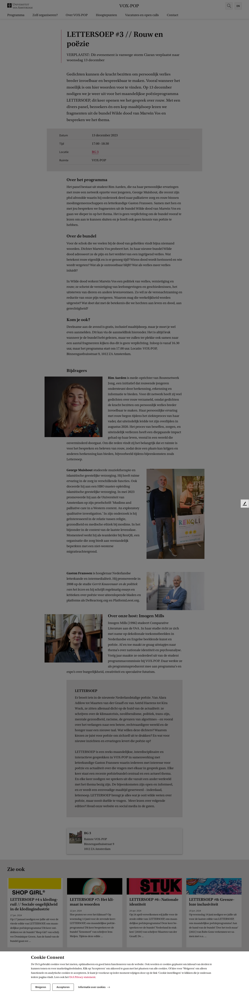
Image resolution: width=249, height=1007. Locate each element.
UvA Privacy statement (82, 977)
